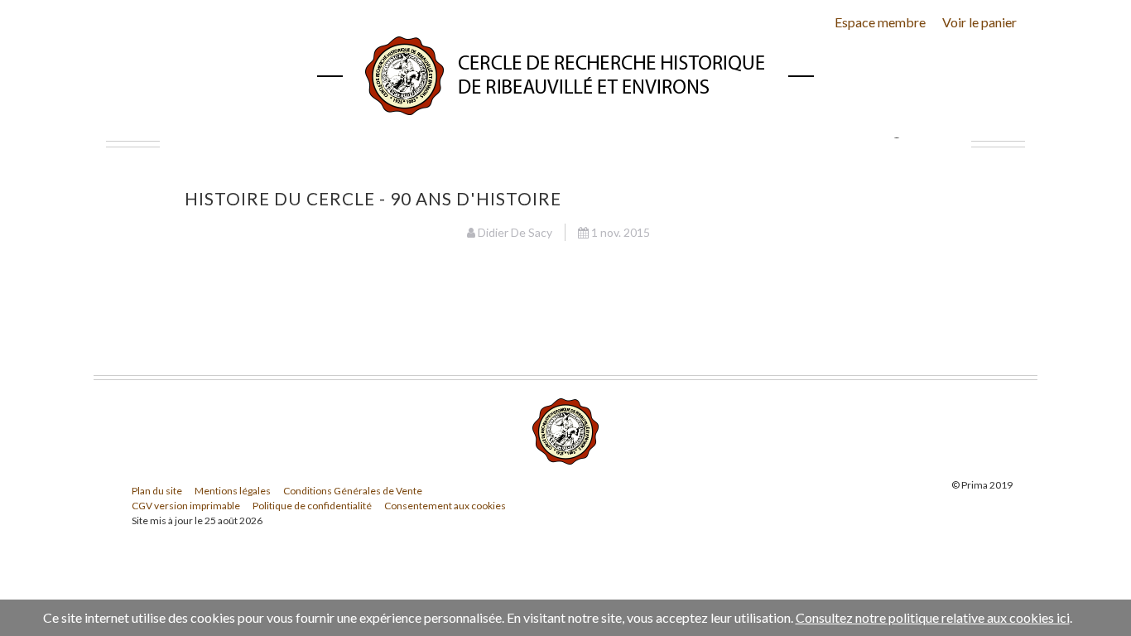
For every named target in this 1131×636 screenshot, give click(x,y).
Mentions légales (233, 490)
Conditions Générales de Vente (352, 490)
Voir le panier (979, 22)
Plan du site (157, 490)
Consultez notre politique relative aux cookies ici (933, 617)
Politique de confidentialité (312, 505)
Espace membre (880, 22)
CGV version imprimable (186, 505)
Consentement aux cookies (445, 505)
